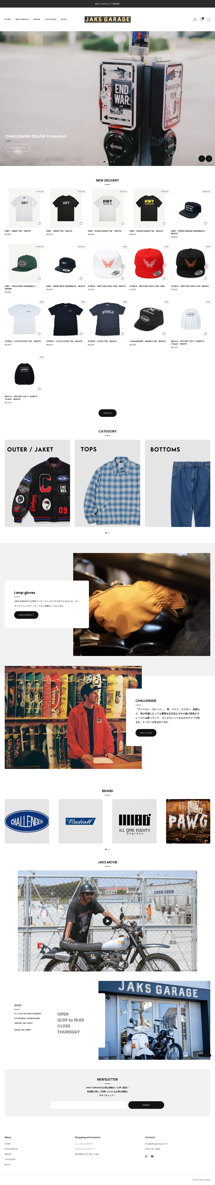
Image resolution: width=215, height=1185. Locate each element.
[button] (101, 161)
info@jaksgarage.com (156, 1143)
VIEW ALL (107, 413)
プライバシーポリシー (85, 1148)
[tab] (106, 533)
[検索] (208, 19)
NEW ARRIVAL (22, 19)
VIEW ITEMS (16, 148)
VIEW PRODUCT (26, 615)
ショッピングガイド (84, 1143)
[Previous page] (4, 483)
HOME (8, 19)
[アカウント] (194, 19)
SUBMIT (146, 1105)
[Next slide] (209, 158)
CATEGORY (51, 19)
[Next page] (210, 483)
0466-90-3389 (152, 1148)
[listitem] (107, 4)
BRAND (37, 19)
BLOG (64, 19)
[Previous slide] (201, 158)
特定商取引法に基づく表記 (87, 1154)
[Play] (107, 921)
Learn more (146, 733)
